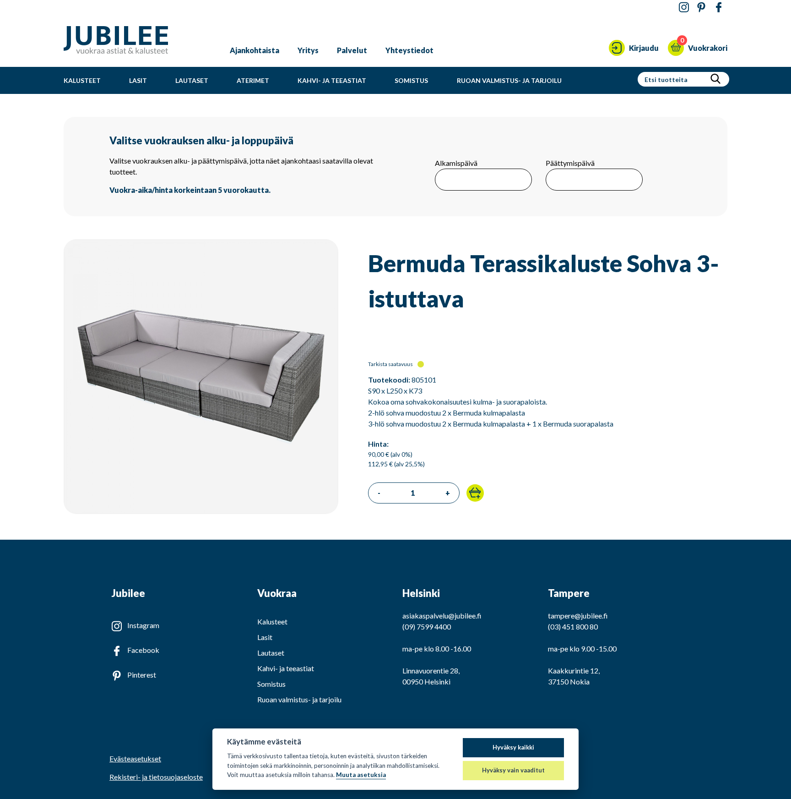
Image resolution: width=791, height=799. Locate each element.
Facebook (143, 650)
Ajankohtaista (254, 50)
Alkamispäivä (456, 163)
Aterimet (253, 80)
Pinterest (141, 674)
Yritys (308, 50)
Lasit (138, 80)
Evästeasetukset (135, 759)
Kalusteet (82, 80)
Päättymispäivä (570, 163)
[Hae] (715, 79)
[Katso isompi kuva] (201, 511)
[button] (475, 493)
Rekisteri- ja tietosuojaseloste (156, 776)
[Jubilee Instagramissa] (684, 7)
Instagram (143, 625)
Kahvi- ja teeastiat (332, 80)
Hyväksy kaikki (513, 747)
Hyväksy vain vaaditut (513, 770)
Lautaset (191, 80)
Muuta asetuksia (361, 774)
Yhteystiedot (409, 50)
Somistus (411, 80)
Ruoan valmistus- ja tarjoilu (509, 80)
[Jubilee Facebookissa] (718, 7)
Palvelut (352, 50)
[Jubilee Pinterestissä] (701, 7)
